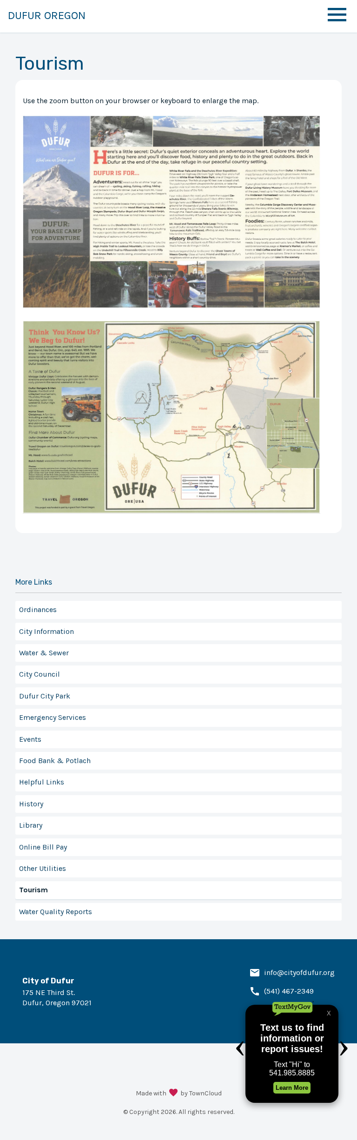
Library (30, 825)
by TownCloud (201, 1093)
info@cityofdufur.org (299, 972)
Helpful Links (41, 782)
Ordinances (38, 609)
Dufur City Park (44, 696)
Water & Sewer (44, 652)
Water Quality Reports (55, 911)
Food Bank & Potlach (55, 760)
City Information (46, 631)
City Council (39, 674)
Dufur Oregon (47, 15)
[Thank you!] (173, 1093)
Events (30, 739)
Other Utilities (42, 868)
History (31, 803)
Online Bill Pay (43, 847)
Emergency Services (52, 717)
